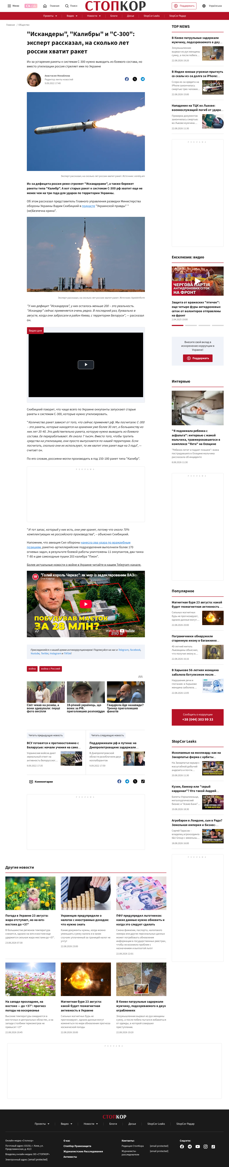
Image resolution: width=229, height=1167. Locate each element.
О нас (67, 1141)
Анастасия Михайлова (57, 76)
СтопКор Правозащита (77, 1146)
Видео (70, 16)
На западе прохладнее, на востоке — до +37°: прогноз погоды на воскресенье (25, 1006)
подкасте (88, 206)
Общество (24, 25)
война (32, 669)
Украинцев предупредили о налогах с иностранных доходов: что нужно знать (85, 920)
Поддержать (187, 6)
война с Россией (50, 669)
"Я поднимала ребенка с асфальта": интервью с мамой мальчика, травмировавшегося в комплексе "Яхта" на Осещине (196, 437)
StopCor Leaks (152, 16)
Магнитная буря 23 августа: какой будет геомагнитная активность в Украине (81, 1006)
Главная (10, 25)
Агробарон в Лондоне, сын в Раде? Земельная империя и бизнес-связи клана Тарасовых (197, 825)
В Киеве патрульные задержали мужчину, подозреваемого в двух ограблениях (141, 1006)
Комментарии (44, 782)
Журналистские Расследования (83, 1151)
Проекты (48, 16)
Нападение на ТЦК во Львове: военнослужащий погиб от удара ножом (196, 110)
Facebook (135, 650)
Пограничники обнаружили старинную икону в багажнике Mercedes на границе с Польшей (195, 640)
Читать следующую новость (107, 735)
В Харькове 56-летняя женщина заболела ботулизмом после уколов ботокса (195, 674)
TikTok (67, 653)
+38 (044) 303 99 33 (197, 719)
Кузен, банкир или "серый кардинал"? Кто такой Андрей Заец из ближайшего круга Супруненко (194, 793)
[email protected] (38, 1159)
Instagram (55, 653)
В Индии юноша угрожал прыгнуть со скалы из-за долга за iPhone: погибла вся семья (197, 76)
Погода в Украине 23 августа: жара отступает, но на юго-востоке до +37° (26, 920)
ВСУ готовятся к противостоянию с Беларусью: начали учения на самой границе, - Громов (53, 747)
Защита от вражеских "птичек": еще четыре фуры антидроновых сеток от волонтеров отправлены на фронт (196, 309)
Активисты (70, 1157)
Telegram (123, 650)
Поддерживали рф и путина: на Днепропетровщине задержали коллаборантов (112, 747)
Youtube (34, 653)
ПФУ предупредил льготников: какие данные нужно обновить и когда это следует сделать (140, 920)
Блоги (113, 16)
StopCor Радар (177, 16)
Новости (92, 16)
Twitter (44, 653)
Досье (130, 16)
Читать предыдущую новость (46, 735)
